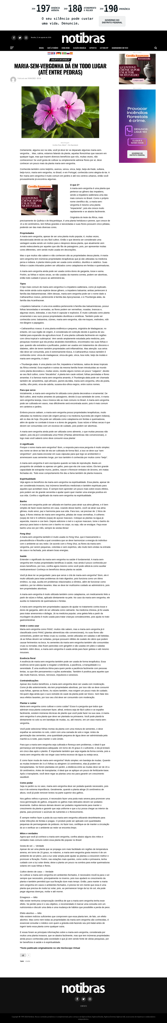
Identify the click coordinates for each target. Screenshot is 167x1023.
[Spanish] (71, 53)
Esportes (92, 48)
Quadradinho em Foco (120, 48)
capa (28, 961)
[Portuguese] (65, 53)
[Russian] (68, 53)
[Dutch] (49, 53)
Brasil (41, 48)
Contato (83, 1006)
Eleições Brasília (79, 48)
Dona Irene (66, 48)
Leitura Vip (104, 48)
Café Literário (52, 48)
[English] (52, 53)
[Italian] (61, 53)
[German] (58, 53)
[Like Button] (23, 955)
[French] (55, 53)
